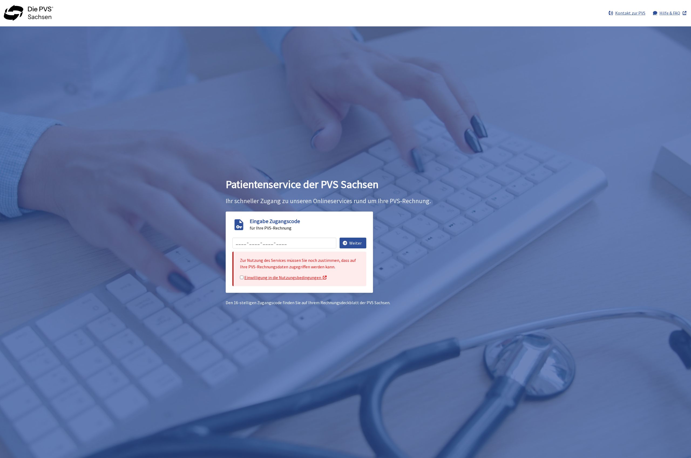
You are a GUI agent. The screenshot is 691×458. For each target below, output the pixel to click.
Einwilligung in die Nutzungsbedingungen (282, 277)
